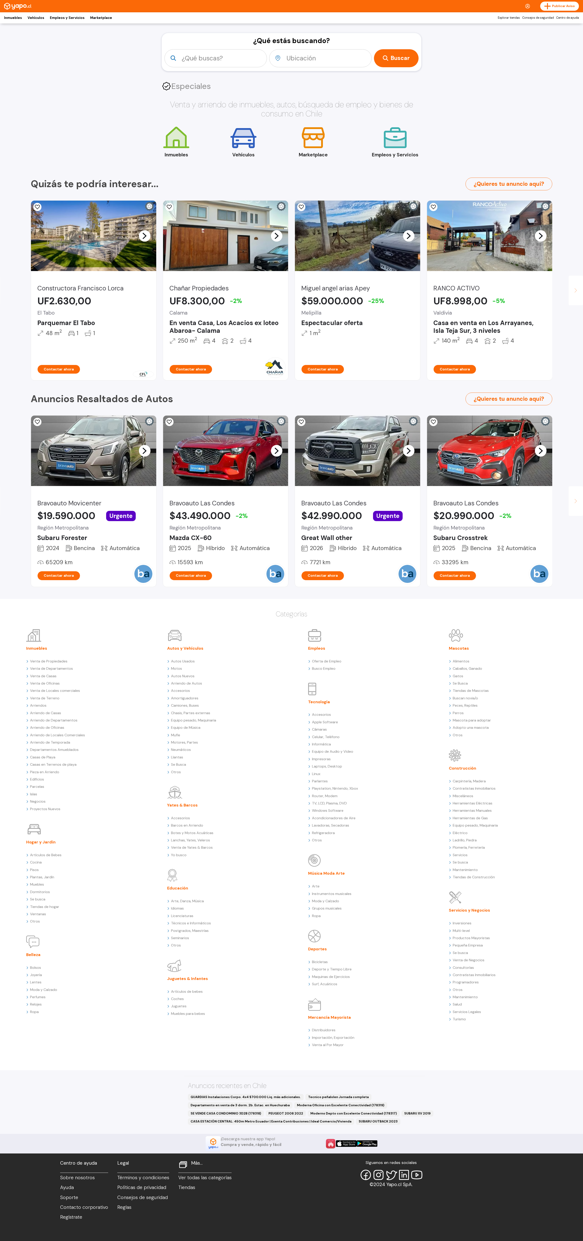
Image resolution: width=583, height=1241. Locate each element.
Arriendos (38, 705)
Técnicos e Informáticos (191, 923)
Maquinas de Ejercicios (331, 976)
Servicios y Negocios (469, 910)
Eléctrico (460, 832)
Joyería (36, 974)
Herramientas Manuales (472, 810)
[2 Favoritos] (169, 207)
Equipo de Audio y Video (332, 751)
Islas (33, 794)
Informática (321, 744)
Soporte (69, 1197)
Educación (177, 888)
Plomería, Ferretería (469, 847)
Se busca (37, 899)
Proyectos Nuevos (45, 809)
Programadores (466, 982)
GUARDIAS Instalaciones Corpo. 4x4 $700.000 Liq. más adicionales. (246, 1097)
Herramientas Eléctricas (472, 803)
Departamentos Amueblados (54, 749)
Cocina (36, 862)
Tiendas (186, 1187)
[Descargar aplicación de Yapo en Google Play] (367, 1143)
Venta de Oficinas (45, 683)
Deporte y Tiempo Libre (332, 969)
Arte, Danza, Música (187, 901)
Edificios (37, 779)
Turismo (459, 1019)
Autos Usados (183, 661)
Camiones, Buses (185, 705)
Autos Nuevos (182, 676)
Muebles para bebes (188, 1013)
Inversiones (462, 923)
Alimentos (461, 661)
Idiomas (177, 908)
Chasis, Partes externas (190, 713)
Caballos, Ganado (467, 668)
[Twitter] (391, 1175)
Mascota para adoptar (472, 720)
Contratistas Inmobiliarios (474, 788)
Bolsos (35, 967)
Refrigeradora (323, 832)
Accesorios (180, 690)
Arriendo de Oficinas (47, 727)
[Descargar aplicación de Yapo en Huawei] (330, 1143)
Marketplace (101, 18)
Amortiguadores (184, 698)
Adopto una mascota (471, 727)
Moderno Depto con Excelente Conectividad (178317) (353, 1113)
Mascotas (459, 648)
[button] (144, 235)
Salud (457, 1004)
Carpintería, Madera (469, 781)
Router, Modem (325, 796)
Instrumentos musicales (331, 893)
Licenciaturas (182, 915)
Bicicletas (320, 961)
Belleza (33, 954)
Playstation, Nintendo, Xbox (335, 788)
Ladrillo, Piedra (465, 840)
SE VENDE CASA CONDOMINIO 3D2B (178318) (226, 1113)
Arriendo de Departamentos (53, 720)
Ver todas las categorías (205, 1177)
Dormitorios (40, 891)
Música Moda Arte (326, 873)
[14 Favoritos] (37, 207)
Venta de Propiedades (48, 661)
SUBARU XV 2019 (417, 1113)
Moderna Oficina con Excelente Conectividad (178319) (340, 1105)
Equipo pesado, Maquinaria (193, 720)
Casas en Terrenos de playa (53, 764)
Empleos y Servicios (67, 18)
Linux (316, 773)
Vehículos (36, 18)
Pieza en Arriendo (44, 772)
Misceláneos (463, 796)
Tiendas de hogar (44, 906)
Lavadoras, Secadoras (330, 825)
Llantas (177, 757)
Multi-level (461, 930)
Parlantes (320, 781)
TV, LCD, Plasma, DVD (329, 803)
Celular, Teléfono (326, 736)
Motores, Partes (184, 742)
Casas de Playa (42, 757)
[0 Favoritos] (433, 207)
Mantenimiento (465, 869)
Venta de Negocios (468, 960)
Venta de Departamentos (51, 668)
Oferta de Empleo (326, 661)
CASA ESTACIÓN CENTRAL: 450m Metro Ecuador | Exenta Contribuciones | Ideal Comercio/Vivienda (271, 1121)
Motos (176, 668)
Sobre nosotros (77, 1177)
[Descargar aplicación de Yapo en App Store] (346, 1143)
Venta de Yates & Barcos (192, 847)
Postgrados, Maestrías (190, 930)
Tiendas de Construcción (474, 877)
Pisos (34, 869)
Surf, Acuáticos (324, 984)
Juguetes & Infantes (187, 978)
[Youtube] (416, 1175)
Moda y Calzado (43, 989)
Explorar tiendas (509, 18)
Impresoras (321, 759)
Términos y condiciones (143, 1177)
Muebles (37, 884)
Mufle (175, 735)
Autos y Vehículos (185, 648)
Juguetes (179, 1006)
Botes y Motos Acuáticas (192, 832)
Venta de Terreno (44, 698)
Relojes (36, 1004)
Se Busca (178, 764)
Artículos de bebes (187, 991)
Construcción (462, 768)
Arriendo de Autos (186, 683)
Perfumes (38, 997)
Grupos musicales (327, 908)
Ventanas (38, 914)
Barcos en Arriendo (187, 825)
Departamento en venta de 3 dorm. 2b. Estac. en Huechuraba (240, 1105)
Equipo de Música (185, 727)
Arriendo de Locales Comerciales (57, 735)
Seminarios (180, 938)
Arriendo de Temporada (50, 742)
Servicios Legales (467, 1011)
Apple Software (325, 722)
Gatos (458, 676)
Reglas (124, 1207)
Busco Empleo (323, 668)
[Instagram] (378, 1175)
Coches (177, 998)
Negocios (38, 801)
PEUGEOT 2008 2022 (285, 1113)
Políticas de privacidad (141, 1187)
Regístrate (71, 1217)
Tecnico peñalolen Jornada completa (338, 1097)
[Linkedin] (404, 1175)
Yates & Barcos (182, 805)
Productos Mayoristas (471, 938)
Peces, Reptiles (465, 705)
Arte (316, 886)
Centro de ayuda (567, 18)
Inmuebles (13, 18)
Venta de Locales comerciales (55, 690)
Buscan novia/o (465, 698)
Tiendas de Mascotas (471, 690)
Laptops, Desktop (327, 766)
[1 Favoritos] (301, 207)
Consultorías (463, 967)
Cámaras (319, 729)
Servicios (460, 855)
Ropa (34, 1011)
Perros (458, 713)
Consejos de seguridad (538, 18)
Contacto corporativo (84, 1207)
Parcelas (37, 786)
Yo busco (179, 855)
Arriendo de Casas (45, 713)
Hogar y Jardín (41, 842)
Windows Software (327, 810)
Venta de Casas (43, 676)
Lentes (35, 982)
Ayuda (67, 1187)
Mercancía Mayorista (329, 1017)
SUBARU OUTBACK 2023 (378, 1121)
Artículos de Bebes (45, 855)
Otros (35, 921)
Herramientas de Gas (470, 818)
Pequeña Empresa (468, 945)
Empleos (316, 648)
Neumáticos (181, 749)
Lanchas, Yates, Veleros (190, 840)
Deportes (317, 949)
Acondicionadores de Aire (333, 818)
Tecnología (319, 702)
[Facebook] (365, 1175)
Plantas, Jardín (42, 877)
